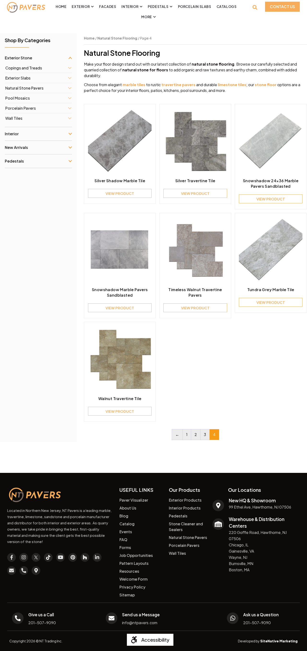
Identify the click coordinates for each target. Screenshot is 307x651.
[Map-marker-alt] (36, 570)
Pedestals (14, 161)
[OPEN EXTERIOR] (92, 6)
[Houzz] (85, 557)
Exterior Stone (18, 57)
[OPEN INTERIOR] (141, 6)
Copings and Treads (23, 67)
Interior (12, 133)
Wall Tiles (13, 118)
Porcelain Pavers (20, 108)
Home (89, 38)
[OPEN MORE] (154, 16)
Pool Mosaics (17, 98)
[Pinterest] (72, 557)
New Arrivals (16, 147)
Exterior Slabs (17, 77)
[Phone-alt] (23, 570)
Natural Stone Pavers (24, 88)
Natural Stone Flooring (117, 38)
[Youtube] (60, 557)
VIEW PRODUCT (120, 193)
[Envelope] (11, 570)
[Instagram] (23, 557)
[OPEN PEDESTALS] (171, 6)
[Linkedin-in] (97, 557)
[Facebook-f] (11, 557)
